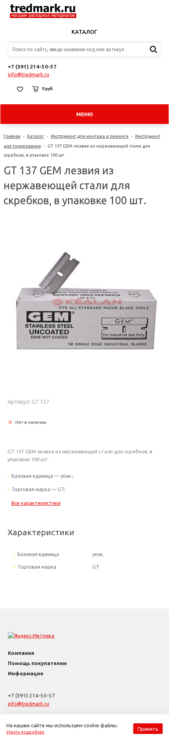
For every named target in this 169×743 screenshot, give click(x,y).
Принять (148, 729)
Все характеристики (36, 503)
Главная (12, 136)
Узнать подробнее (25, 732)
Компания (21, 653)
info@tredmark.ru (28, 74)
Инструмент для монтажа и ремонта (90, 136)
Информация (25, 673)
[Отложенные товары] (20, 89)
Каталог (84, 32)
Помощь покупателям (37, 663)
